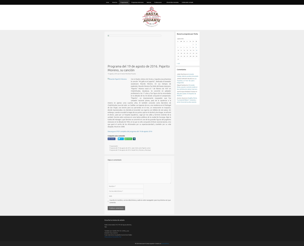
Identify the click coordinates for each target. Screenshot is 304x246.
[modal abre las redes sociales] (134, 139)
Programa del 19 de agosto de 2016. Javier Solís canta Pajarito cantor (130, 148)
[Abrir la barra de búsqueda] (197, 2)
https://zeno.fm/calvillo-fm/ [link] (112, 237)
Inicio (107, 2)
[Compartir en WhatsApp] (128, 139)
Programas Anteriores (137, 2)
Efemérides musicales (173, 2)
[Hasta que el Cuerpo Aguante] (152, 17)
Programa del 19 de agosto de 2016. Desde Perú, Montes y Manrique (130, 150)
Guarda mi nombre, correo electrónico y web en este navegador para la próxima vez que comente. (140, 201)
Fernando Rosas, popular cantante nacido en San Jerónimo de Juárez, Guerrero (187, 87)
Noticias (149, 2)
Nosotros (114, 2)
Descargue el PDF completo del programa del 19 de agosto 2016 (130, 131)
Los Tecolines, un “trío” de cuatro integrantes (186, 80)
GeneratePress (165, 243)
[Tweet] (121, 139)
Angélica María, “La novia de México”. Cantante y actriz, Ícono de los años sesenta (187, 100)
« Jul (178, 63)
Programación (124, 2)
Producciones (158, 2)
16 (196, 50)
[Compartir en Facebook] (111, 139)
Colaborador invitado (187, 2)
